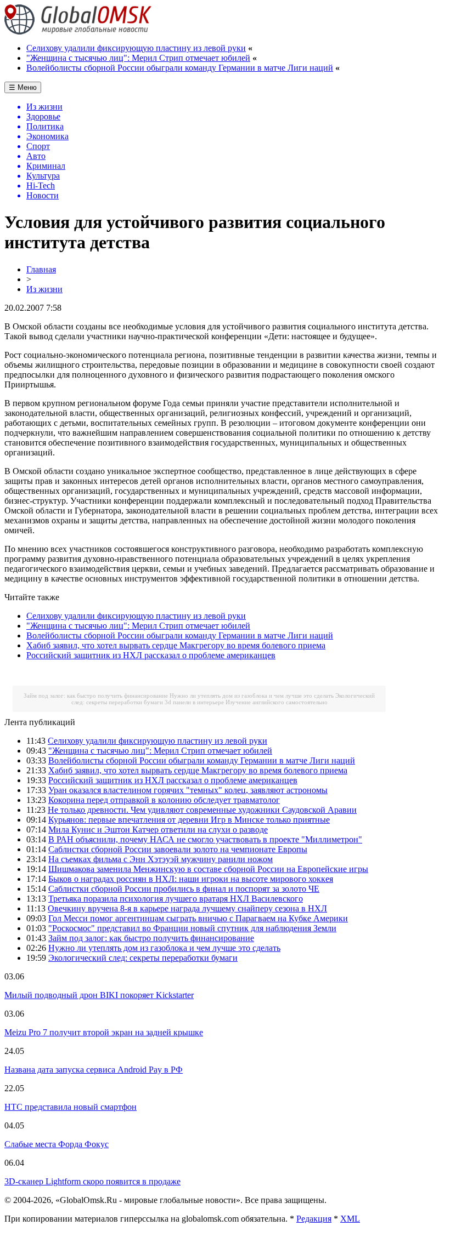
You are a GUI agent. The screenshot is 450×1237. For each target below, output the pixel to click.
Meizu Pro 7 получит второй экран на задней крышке (103, 1032)
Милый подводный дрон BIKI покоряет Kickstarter (99, 995)
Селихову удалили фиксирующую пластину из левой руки (136, 48)
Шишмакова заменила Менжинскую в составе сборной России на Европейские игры (208, 869)
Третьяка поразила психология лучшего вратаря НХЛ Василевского (175, 898)
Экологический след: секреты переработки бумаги (143, 957)
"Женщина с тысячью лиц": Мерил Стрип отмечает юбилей (138, 57)
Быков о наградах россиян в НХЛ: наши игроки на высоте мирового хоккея (190, 878)
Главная (41, 269)
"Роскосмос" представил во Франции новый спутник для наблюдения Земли (192, 928)
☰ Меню (23, 87)
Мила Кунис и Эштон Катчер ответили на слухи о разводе (158, 829)
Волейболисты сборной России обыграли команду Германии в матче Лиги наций (179, 67)
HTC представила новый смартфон (70, 1106)
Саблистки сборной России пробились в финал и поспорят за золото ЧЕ (183, 888)
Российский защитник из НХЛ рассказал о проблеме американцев (150, 655)
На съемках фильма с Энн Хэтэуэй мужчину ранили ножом (160, 859)
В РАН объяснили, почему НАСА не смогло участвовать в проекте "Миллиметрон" (205, 839)
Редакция (313, 1218)
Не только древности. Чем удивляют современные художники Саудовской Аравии (202, 809)
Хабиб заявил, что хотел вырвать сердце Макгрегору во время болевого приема (175, 645)
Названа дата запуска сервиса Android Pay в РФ (93, 1069)
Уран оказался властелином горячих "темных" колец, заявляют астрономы (188, 790)
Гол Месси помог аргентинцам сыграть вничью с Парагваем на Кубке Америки (198, 918)
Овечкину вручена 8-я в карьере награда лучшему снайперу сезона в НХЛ (187, 908)
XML (350, 1218)
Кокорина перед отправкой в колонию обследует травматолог (164, 800)
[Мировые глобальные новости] (78, 31)
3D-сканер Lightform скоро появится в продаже (92, 1181)
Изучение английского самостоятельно (277, 702)
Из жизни (44, 289)
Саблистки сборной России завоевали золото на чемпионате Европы (177, 849)
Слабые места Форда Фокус (56, 1144)
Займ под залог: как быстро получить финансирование (96, 695)
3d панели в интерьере (194, 702)
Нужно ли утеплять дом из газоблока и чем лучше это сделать (252, 695)
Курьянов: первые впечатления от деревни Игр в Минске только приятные (189, 819)
